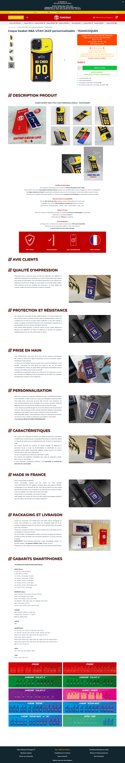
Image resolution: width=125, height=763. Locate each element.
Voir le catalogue (15, 17)
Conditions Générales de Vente (99, 749)
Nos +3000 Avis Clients (62, 749)
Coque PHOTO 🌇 (111, 23)
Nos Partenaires (99, 756)
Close (123, 2)
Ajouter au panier (99, 68)
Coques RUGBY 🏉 (40, 23)
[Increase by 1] (81, 66)
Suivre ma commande (26, 756)
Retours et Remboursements (99, 753)
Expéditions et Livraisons (62, 753)
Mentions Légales (26, 753)
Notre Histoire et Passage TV (26, 749)
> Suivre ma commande (111, 12)
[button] (64, 60)
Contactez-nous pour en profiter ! (97, 58)
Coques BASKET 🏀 (51, 23)
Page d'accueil (12, 27)
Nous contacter (62, 756)
